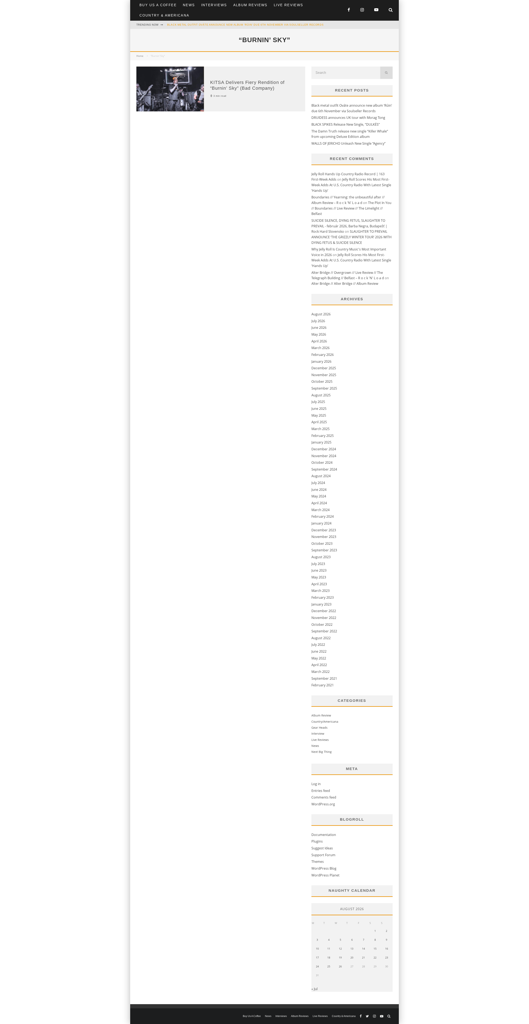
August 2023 (321, 557)
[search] (386, 73)
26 (340, 966)
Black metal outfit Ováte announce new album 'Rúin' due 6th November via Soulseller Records (245, 24)
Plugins (317, 841)
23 (386, 957)
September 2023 (324, 550)
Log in (316, 784)
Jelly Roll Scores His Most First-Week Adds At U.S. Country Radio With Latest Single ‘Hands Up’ (351, 185)
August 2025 (321, 395)
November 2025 (323, 375)
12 (340, 948)
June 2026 (318, 327)
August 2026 (321, 314)
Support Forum (323, 855)
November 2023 (323, 536)
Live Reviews (288, 5)
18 (328, 957)
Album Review (321, 715)
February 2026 (322, 354)
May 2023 (318, 577)
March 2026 (320, 348)
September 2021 (324, 678)
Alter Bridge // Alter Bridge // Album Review (344, 283)
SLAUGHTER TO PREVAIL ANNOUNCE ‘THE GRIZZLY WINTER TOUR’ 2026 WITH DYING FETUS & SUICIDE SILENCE (351, 237)
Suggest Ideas (322, 848)
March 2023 (320, 590)
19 (340, 957)
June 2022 (318, 651)
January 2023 (321, 604)
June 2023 (318, 570)
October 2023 (321, 543)
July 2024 (318, 482)
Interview (317, 734)
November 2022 (323, 617)
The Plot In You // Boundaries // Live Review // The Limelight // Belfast (351, 208)
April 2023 (319, 584)
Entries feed (320, 790)
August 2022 (321, 638)
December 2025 (323, 368)
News (189, 5)
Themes (317, 861)
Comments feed (323, 797)
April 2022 (319, 665)
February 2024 (322, 516)
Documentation (323, 834)
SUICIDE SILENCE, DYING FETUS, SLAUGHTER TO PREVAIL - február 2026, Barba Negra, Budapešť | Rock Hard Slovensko (349, 226)
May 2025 (318, 415)
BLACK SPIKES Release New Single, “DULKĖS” (345, 124)
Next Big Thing (321, 752)
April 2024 (319, 503)
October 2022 (321, 624)
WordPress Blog (323, 868)
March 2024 (320, 510)
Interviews (214, 5)
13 (351, 948)
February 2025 (322, 435)
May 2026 (318, 334)
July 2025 (318, 401)
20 (351, 957)
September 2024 (324, 469)
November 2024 (323, 456)
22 (375, 957)
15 (375, 948)
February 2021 (322, 685)
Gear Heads (319, 728)
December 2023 (323, 530)
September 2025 (324, 388)
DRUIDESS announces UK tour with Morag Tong (348, 117)
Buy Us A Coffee (158, 5)
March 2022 (320, 671)
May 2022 (318, 658)
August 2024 (321, 476)
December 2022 (323, 611)
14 (363, 948)
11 (328, 948)
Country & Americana (164, 15)
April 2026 (319, 341)
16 (386, 948)
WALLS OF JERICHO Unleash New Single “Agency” (348, 143)
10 (317, 948)
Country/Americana (324, 722)
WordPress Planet (325, 875)
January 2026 (321, 361)
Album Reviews (250, 5)
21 (363, 957)
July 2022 (318, 644)
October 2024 (321, 462)
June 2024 (318, 489)
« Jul (314, 989)
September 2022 (324, 631)
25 (328, 966)
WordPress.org (323, 804)
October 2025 (321, 381)
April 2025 (319, 422)
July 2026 (318, 321)
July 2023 (318, 563)
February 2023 (322, 597)
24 (317, 966)
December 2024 (323, 449)
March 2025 (320, 429)
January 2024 (321, 523)
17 (317, 957)
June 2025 (318, 408)
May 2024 (318, 496)
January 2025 (321, 442)
